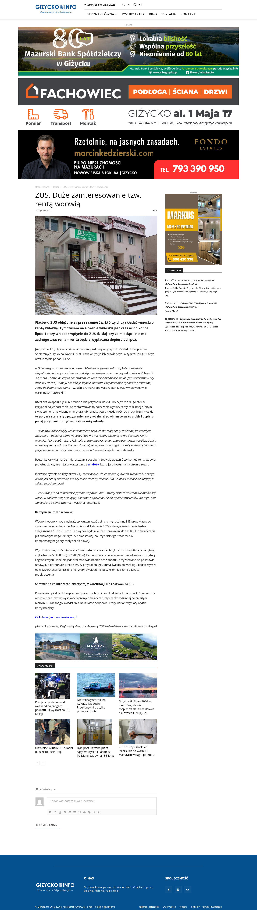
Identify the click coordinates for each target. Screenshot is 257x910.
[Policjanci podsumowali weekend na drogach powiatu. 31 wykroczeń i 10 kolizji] (54, 686)
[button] (123, 4)
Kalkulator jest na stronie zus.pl (56, 617)
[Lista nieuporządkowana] (74, 812)
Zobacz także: (45, 665)
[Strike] (64, 812)
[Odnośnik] (89, 812)
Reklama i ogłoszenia (149, 906)
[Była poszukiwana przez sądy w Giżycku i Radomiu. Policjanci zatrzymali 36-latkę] (96, 732)
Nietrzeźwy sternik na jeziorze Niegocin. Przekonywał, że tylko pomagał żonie (91, 705)
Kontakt (188, 14)
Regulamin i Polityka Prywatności (206, 906)
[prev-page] (37, 763)
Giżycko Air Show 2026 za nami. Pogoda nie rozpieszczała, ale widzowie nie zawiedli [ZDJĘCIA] (136, 707)
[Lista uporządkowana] (69, 812)
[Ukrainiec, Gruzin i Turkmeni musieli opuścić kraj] (54, 732)
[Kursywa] (55, 812)
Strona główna (100, 14)
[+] (99, 812)
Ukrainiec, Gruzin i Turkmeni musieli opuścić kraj (54, 750)
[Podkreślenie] (60, 812)
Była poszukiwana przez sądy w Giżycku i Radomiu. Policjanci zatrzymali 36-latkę (96, 752)
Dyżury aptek (133, 14)
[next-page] (43, 763)
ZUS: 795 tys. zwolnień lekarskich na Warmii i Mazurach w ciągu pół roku (136, 751)
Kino (153, 14)
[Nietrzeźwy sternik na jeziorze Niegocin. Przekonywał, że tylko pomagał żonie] (96, 685)
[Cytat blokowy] (79, 812)
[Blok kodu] (84, 812)
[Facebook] (128, 4)
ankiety (93, 464)
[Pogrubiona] (50, 812)
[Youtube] (140, 4)
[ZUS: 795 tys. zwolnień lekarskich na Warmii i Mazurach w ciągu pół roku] (138, 731)
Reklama (169, 14)
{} (94, 812)
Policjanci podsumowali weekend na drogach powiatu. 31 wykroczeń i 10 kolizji (52, 708)
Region (56, 186)
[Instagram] (134, 4)
